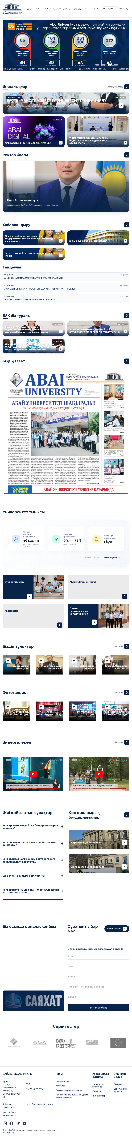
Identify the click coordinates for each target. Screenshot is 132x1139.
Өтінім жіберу (98, 1007)
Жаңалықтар (99, 1096)
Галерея (118, 1084)
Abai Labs (60, 1086)
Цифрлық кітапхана (78, 8)
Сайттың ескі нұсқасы (120, 1090)
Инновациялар (63, 1081)
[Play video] (58, 774)
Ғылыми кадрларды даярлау (70, 1090)
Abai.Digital (108, 9)
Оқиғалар (97, 1091)
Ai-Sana (96, 8)
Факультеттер (87, 8)
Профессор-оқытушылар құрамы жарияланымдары (72, 1096)
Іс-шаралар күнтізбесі (98, 1085)
